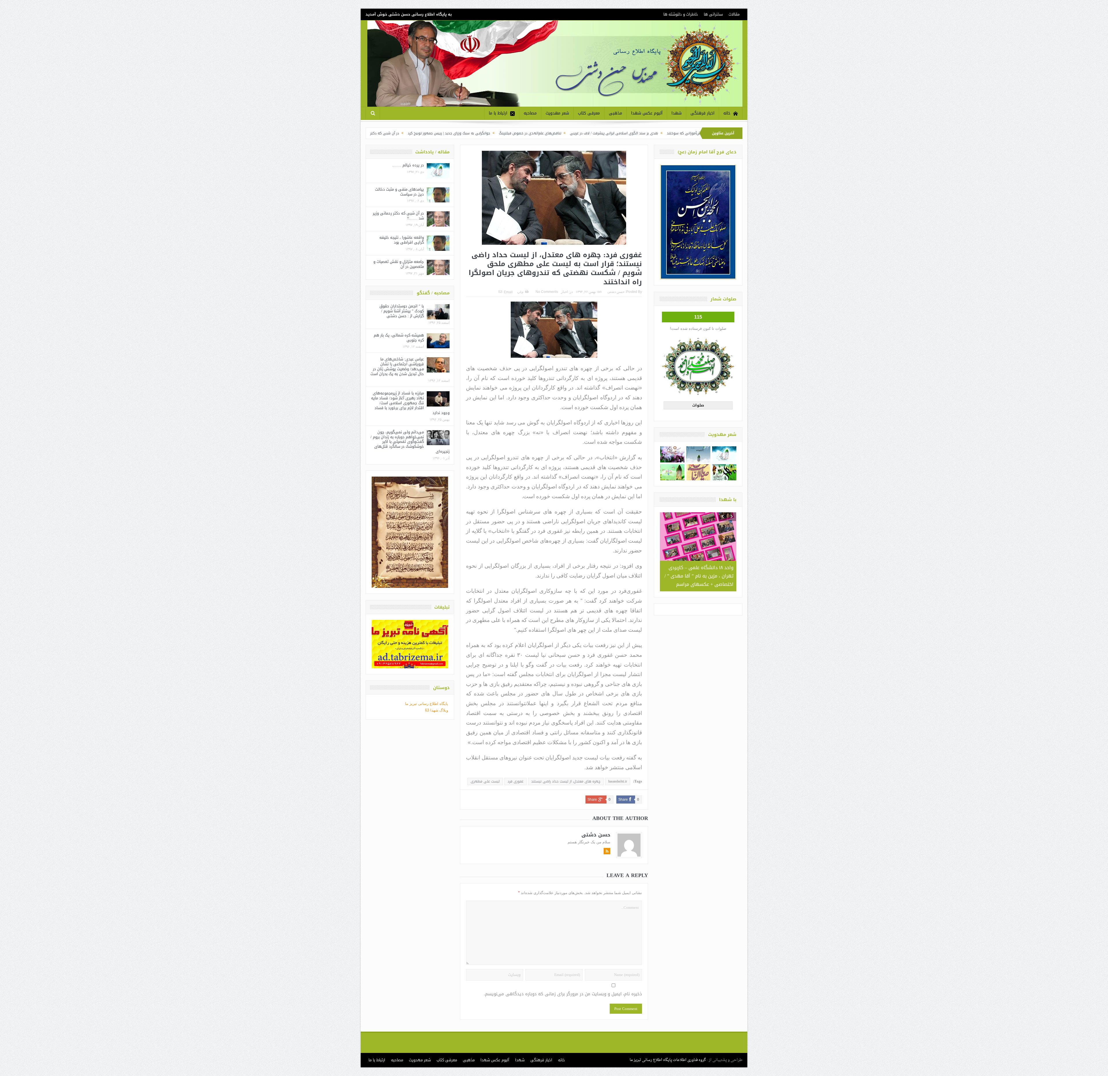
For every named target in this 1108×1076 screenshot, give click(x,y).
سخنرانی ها (713, 14)
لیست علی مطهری (485, 781)
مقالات (734, 14)
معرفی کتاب (589, 113)
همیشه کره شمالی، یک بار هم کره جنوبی (399, 338)
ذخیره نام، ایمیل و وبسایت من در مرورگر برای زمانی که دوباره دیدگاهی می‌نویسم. (563, 994)
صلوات (698, 405)
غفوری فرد (515, 781)
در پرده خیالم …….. (408, 165)
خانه (726, 113)
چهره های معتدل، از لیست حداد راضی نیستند (565, 781)
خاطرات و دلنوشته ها (680, 14)
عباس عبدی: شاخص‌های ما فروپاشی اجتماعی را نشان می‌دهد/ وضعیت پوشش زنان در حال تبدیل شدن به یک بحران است (397, 366)
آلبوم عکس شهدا (646, 113)
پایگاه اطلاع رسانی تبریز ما (426, 703)
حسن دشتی (615, 292)
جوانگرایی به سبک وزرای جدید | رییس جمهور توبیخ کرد (554, 133)
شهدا (676, 113)
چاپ (520, 292)
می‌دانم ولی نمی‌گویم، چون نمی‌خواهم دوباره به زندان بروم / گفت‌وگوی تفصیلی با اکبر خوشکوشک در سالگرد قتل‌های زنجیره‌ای (410, 441)
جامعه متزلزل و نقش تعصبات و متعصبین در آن (398, 264)
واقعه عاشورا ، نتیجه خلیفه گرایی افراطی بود (401, 240)
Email (508, 292)
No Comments (547, 292)
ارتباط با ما (498, 113)
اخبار (564, 292)
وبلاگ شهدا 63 (436, 710)
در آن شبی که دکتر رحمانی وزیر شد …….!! (471, 133)
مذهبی (615, 113)
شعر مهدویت (557, 113)
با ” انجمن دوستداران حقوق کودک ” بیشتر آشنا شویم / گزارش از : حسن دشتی (401, 310)
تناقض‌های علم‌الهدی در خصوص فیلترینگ (635, 133)
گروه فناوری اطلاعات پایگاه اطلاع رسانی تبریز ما (668, 1060)
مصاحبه (530, 113)
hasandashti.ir (617, 781)
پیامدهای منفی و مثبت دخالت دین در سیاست (399, 192)
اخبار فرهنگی (702, 113)
